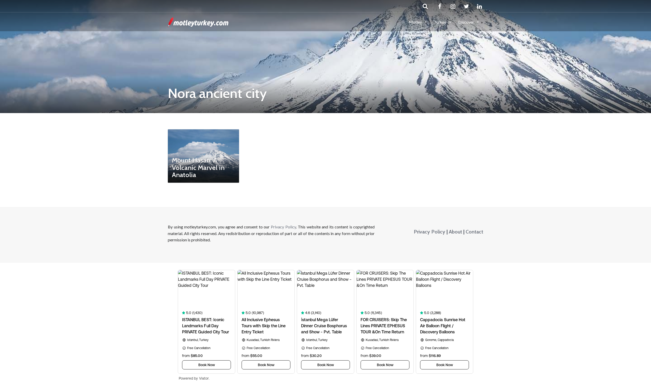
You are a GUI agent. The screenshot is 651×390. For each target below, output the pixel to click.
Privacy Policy (283, 226)
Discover (466, 22)
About (455, 232)
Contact (474, 232)
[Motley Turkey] (198, 21)
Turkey (440, 22)
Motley (416, 22)
